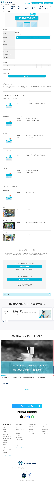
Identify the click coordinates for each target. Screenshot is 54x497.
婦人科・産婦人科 (7, 438)
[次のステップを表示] (7, 321)
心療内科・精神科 (7, 436)
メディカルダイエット (20, 430)
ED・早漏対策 (19, 437)
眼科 (4, 447)
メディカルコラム (27, 7)
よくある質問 (34, 7)
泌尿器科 (5, 453)
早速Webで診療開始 (27, 406)
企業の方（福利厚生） (46, 434)
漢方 (17, 445)
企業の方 (29, 3)
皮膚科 (4, 429)
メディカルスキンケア (20, 442)
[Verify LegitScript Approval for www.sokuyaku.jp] (24, 475)
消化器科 (5, 440)
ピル (17, 427)
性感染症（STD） (20, 439)
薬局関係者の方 (48, 3)
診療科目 (3, 7)
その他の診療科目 (20, 447)
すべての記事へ (27, 389)
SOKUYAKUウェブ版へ (24, 280)
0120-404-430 (25, 266)
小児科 (4, 432)
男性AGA (18, 433)
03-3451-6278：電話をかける (33, 37)
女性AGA (18, 435)
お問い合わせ (41, 7)
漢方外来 (5, 442)
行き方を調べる (27, 76)
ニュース (7, 7)
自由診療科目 (19, 425)
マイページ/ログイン (48, 7)
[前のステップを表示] (4, 321)
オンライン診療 (7, 425)
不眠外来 (5, 445)
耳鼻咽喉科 (5, 434)
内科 (4, 427)
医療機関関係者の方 (37, 3)
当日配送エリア (32, 429)
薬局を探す (20, 7)
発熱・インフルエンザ (7, 449)
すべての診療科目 (7, 455)
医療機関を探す (13, 7)
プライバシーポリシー (27, 471)
